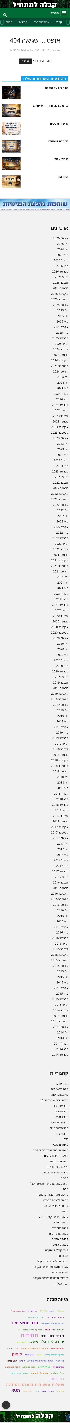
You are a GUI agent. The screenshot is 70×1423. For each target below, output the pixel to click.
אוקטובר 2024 (59, 360)
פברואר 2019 (60, 738)
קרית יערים (16, 1373)
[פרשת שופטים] (11, 128)
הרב (47, 1317)
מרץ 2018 (62, 799)
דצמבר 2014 (60, 1010)
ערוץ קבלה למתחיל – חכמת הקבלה (48, 1183)
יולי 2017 (62, 843)
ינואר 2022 (61, 543)
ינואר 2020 (61, 677)
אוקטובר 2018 (59, 760)
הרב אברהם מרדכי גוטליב (52, 1323)
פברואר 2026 (60, 271)
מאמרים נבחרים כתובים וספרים (50, 1150)
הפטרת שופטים (58, 141)
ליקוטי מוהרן (20, 1342)
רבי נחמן (63, 1255)
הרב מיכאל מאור (59, 1128)
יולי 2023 (62, 443)
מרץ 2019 (62, 732)
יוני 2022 (62, 516)
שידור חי (60, 1391)
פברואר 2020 (60, 671)
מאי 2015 (62, 982)
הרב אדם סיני (60, 1106)
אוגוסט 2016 (60, 904)
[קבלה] (35, 4)
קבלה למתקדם (60, 1228)
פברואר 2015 (60, 999)
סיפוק (17, 1354)
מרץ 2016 (62, 932)
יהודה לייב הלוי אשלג (46, 1342)
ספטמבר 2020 (59, 632)
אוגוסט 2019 (60, 705)
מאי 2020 (62, 655)
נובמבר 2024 (60, 355)
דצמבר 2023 (60, 416)
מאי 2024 (62, 388)
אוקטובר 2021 (59, 560)
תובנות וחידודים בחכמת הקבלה (50, 1278)
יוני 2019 (62, 716)
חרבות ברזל (61, 1133)
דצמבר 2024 (60, 349)
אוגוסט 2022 (60, 505)
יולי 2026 (62, 243)
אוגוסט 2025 (60, 305)
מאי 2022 (62, 521)
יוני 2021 (62, 582)
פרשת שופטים (59, 124)
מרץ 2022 (62, 532)
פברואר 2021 (60, 605)
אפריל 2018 (61, 793)
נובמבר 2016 (60, 888)
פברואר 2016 (60, 938)
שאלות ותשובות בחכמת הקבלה (50, 1267)
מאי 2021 (62, 588)
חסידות (23, 22)
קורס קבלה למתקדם (56, 1250)
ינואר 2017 (61, 877)
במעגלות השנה (59, 1094)
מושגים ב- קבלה (59, 1161)
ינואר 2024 (61, 410)
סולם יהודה (29, 1354)
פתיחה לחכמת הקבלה (55, 1200)
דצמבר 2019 (60, 682)
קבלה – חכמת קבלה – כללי (53, 1217)
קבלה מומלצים (60, 1239)
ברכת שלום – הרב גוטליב (54, 1100)
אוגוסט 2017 (60, 838)
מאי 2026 (62, 255)
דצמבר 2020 (60, 616)
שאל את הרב (41, 22)
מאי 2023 (62, 455)
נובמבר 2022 (60, 488)
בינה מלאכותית (59, 1089)
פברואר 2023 (60, 471)
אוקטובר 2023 (59, 427)
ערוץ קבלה (12, 1361)
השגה (47, 1330)
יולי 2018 (62, 777)
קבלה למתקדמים (58, 1233)
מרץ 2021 (62, 599)
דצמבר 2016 (60, 882)
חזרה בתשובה (52, 1336)
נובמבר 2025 (60, 288)
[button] (5, 13)
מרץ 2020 (62, 666)
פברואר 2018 (60, 804)
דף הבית (25, 61)
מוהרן (9, 1348)
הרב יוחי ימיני (58, 1329)
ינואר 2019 (61, 743)
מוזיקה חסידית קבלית (56, 1156)
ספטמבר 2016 (59, 899)
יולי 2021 (62, 577)
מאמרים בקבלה (59, 1144)
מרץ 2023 (62, 466)
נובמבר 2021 (60, 555)
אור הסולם (62, 1083)
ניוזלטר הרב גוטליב (57, 1167)
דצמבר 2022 (60, 482)
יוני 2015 (62, 977)
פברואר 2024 (60, 405)
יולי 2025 (62, 310)
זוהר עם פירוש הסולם (32, 1330)
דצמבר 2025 (60, 282)
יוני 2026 (62, 249)
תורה (37, 1391)
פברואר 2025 (60, 338)
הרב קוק (62, 177)
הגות (54, 1317)
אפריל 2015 (61, 988)
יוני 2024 (62, 382)
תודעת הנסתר (47, 1391)
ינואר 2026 (61, 277)
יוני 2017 (62, 849)
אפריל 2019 (61, 727)
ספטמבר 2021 (59, 566)
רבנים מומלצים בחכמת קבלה (52, 1261)
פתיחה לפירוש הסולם (56, 1205)
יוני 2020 (62, 649)
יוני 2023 (62, 449)
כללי (65, 1139)
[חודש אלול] (11, 163)
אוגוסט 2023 (60, 438)
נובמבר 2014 (60, 1016)
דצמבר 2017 (60, 816)
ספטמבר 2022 (59, 499)
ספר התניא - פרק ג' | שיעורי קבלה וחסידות (45, 1361)
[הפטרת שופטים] (11, 146)
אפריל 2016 (61, 927)
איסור (51, 1311)
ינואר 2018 (61, 810)
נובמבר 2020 (60, 621)
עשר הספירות (58, 1367)
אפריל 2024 (61, 393)
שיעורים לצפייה (59, 1272)
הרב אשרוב (61, 1111)
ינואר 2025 (61, 343)
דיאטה (61, 1317)
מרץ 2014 (62, 1049)
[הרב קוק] (11, 181)
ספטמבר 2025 (59, 299)
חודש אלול (61, 159)
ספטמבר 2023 (59, 432)
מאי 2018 (62, 788)
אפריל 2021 (61, 593)
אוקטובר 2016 (59, 893)
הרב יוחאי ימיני (59, 1122)
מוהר (16, 1348)
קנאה (25, 1373)
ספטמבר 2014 (59, 1021)
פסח (65, 1189)
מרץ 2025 (62, 332)
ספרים (64, 1178)
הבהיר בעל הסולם (56, 88)
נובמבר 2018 (60, 754)
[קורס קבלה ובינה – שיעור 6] (11, 110)
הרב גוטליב (62, 1117)
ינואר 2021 (61, 610)
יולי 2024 (62, 377)
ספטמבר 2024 (59, 366)
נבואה (39, 1355)
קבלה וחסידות (60, 1222)
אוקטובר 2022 (59, 493)
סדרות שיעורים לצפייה (55, 1172)
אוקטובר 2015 (59, 954)
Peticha (60, 1311)
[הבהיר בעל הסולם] (11, 92)
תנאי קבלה (62, 1283)
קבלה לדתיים (44, 1367)
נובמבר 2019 (60, 688)
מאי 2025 (62, 321)
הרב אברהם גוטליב (34, 1317)
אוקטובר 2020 (59, 627)
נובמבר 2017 (60, 821)
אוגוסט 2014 (60, 1027)
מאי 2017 (62, 854)
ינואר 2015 (61, 1004)
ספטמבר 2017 (59, 832)
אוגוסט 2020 (60, 638)
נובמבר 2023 (60, 421)
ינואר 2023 (61, 477)
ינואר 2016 (61, 943)
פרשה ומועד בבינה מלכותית (52, 1194)
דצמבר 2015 (60, 949)
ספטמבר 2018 (59, 766)
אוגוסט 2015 (60, 966)
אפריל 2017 (61, 860)
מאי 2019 (62, 721)
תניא (15, 1390)
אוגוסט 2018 (60, 771)
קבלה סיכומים (60, 1244)
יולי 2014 (62, 1032)
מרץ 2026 (62, 266)
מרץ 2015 (62, 993)
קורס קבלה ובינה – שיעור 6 (50, 106)
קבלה (58, 22)
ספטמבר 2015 (59, 960)
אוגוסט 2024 (60, 371)
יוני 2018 (62, 782)
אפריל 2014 (61, 1043)
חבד (18, 1329)
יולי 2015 (62, 971)
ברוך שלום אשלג (17, 1311)
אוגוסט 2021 (60, 571)
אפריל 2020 (61, 660)
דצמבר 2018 (60, 749)
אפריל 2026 (61, 260)
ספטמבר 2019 (59, 699)
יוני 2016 (62, 916)
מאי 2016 (62, 921)
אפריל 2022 (61, 527)
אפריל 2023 (61, 460)
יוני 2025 (62, 316)
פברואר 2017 (60, 871)
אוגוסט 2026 (60, 238)
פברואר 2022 (60, 538)
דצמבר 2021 (60, 549)
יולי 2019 (62, 710)
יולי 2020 (62, 643)
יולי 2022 (62, 510)
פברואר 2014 (60, 1054)
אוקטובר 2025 (59, 293)
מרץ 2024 (62, 399)
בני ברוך (43, 1311)
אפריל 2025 (61, 327)
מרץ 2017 (62, 866)
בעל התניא (32, 1311)
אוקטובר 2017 (59, 827)
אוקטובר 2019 (59, 693)
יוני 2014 (62, 1038)
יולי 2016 (62, 910)
